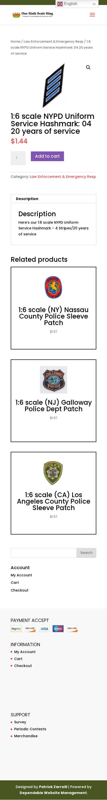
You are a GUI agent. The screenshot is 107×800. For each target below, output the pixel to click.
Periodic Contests (30, 729)
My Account (21, 575)
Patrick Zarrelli (53, 786)
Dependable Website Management (53, 792)
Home (15, 41)
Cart (15, 582)
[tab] (53, 199)
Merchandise (26, 735)
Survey (20, 722)
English (70, 3)
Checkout (19, 590)
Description (27, 198)
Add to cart (47, 156)
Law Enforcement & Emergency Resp (53, 41)
